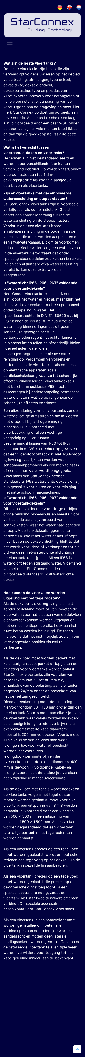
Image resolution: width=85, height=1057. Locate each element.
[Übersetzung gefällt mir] (7, 992)
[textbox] (42, 431)
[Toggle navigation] (10, 44)
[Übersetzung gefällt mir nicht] (17, 992)
